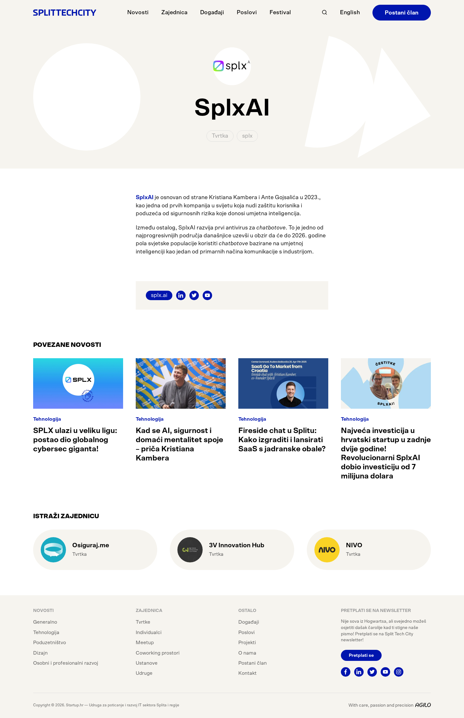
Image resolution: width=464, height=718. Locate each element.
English (350, 12)
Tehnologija (47, 419)
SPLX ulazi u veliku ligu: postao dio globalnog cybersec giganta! (75, 440)
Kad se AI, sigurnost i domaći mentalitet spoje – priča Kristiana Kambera (179, 444)
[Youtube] (385, 672)
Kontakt (247, 673)
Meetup (145, 642)
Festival (280, 12)
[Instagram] (398, 672)
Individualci (149, 632)
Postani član (402, 13)
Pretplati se (361, 655)
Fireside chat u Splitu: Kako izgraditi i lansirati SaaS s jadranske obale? (281, 440)
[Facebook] (345, 672)
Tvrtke (143, 622)
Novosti (138, 12)
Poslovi (247, 12)
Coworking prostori (158, 653)
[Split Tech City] (64, 12)
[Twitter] (194, 295)
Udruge (144, 673)
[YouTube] (207, 295)
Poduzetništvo (49, 642)
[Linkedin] (359, 672)
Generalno (45, 622)
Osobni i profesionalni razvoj (65, 663)
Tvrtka (220, 136)
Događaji (212, 12)
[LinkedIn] (181, 295)
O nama (247, 653)
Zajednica (174, 12)
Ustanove (147, 663)
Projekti (247, 642)
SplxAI (145, 197)
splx (247, 136)
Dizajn (40, 653)
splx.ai (159, 295)
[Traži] (324, 12)
